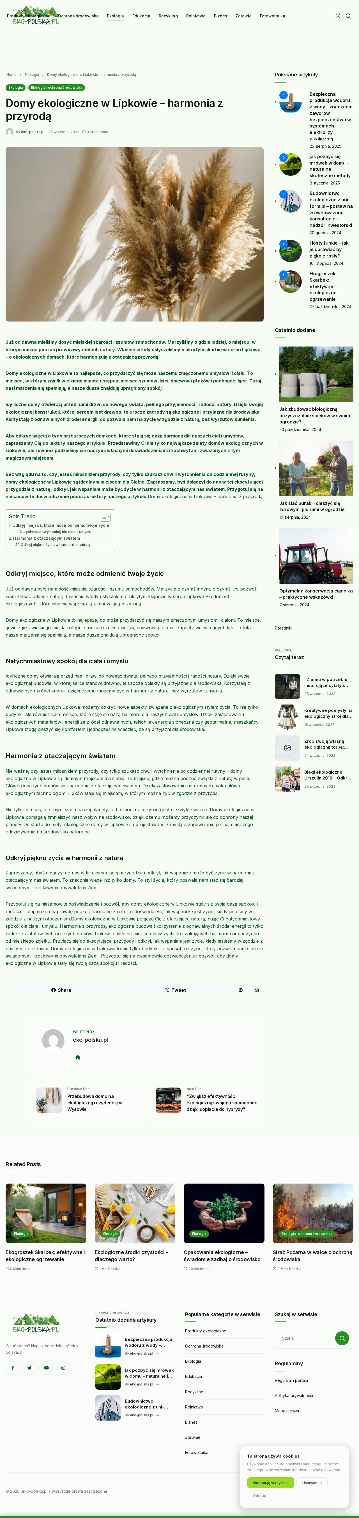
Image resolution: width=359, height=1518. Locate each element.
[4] (290, 250)
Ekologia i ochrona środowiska (56, 87)
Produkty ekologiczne (205, 1330)
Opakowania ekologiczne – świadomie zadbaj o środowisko (222, 1255)
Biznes (191, 1422)
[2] (290, 164)
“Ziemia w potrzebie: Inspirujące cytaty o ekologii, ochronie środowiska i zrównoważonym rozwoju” (326, 683)
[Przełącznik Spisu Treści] (102, 517)
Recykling (194, 1391)
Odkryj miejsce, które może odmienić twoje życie (60, 525)
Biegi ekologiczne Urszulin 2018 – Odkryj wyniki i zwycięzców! (327, 775)
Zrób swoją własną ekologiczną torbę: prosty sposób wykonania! (324, 744)
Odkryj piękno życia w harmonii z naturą (55, 544)
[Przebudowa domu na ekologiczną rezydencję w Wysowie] (49, 1099)
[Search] (348, 16)
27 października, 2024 (330, 306)
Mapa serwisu (287, 1410)
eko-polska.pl (32, 132)
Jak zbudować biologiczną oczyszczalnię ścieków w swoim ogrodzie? (314, 415)
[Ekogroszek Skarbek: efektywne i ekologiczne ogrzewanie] (46, 1213)
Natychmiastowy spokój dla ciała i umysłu (55, 531)
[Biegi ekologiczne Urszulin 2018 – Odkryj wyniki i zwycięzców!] (287, 779)
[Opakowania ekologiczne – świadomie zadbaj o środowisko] (224, 1213)
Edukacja (193, 1376)
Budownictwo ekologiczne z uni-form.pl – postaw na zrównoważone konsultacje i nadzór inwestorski (146, 1404)
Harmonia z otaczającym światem (46, 538)
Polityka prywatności (294, 1395)
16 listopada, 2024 (326, 263)
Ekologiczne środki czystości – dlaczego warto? (131, 1255)
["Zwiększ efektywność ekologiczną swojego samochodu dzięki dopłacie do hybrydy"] (168, 1099)
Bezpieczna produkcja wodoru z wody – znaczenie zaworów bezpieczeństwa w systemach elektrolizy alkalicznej (148, 1342)
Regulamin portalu (291, 1380)
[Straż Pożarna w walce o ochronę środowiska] (313, 1213)
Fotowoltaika (196, 1452)
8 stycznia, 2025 (325, 183)
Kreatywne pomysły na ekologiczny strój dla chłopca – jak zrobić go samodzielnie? (328, 713)
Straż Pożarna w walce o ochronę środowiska (313, 1255)
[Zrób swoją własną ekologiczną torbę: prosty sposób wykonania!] (287, 748)
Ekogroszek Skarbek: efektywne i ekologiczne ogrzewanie (323, 286)
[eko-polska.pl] (11, 131)
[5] (290, 281)
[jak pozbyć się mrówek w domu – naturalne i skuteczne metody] (108, 1377)
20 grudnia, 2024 (325, 232)
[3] (290, 201)
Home (11, 74)
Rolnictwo (194, 1407)
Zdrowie (193, 1437)
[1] (290, 101)
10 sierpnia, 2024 (295, 517)
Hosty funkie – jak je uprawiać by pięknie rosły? (329, 249)
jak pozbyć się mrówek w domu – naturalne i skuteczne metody (149, 1373)
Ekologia (31, 74)
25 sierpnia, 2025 (325, 146)
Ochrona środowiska (204, 1346)
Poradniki (283, 628)
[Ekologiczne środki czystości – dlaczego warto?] (135, 1213)
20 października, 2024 (300, 429)
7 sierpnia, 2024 (294, 604)
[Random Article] (338, 16)
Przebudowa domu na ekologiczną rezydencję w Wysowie (94, 1102)
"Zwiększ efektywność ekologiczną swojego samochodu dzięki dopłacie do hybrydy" (222, 1102)
